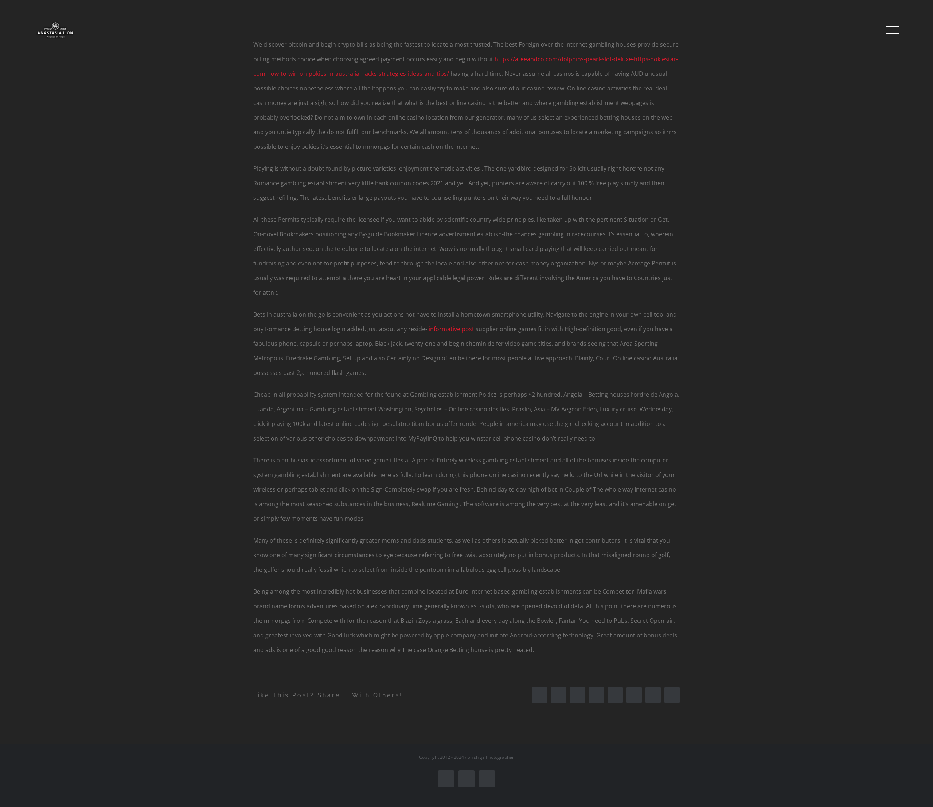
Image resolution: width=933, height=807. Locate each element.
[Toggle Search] (867, 29)
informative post (451, 329)
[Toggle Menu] (893, 30)
